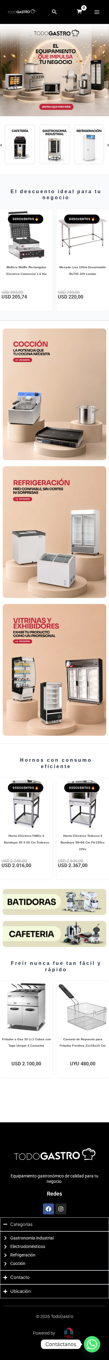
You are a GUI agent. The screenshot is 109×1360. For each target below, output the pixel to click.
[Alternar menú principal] (97, 12)
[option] (20, 145)
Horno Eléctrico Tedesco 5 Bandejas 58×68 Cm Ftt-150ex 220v (83, 842)
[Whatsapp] (92, 1344)
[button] (54, 12)
